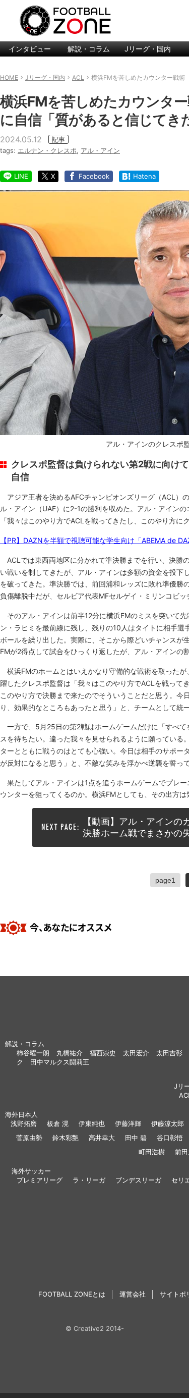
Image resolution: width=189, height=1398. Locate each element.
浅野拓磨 (24, 1123)
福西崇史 (103, 1053)
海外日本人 (21, 1114)
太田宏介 (136, 1053)
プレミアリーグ (39, 1180)
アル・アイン (100, 150)
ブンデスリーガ (138, 1180)
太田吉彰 (169, 1053)
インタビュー (30, 48)
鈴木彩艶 (65, 1138)
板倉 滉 (58, 1123)
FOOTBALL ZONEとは (71, 1294)
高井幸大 (102, 1138)
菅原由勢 (29, 1138)
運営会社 (132, 1294)
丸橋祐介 (69, 1053)
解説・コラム (89, 48)
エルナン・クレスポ (47, 150)
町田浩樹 (152, 1152)
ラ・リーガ (89, 1180)
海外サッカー (31, 1171)
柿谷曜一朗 (33, 1053)
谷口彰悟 (170, 1138)
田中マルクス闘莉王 (59, 1062)
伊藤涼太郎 (167, 1123)
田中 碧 (136, 1138)
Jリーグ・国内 (147, 48)
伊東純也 (92, 1123)
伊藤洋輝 (128, 1123)
